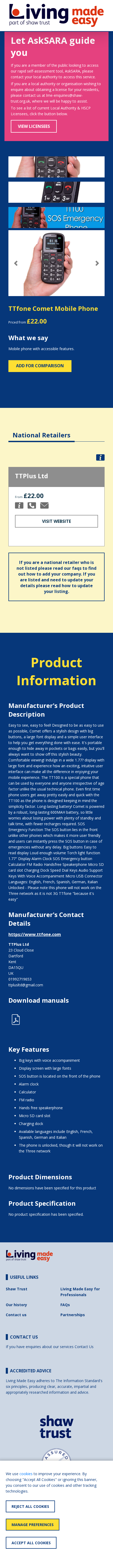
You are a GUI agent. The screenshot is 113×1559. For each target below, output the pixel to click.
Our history (16, 1304)
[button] (15, 263)
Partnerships (72, 1314)
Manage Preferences (33, 1524)
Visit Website (56, 521)
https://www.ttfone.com (34, 934)
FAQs (65, 1304)
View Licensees (34, 126)
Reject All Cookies (30, 1506)
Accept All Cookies (31, 1542)
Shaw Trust (16, 1288)
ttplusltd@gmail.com (25, 984)
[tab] (41, 431)
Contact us (16, 1314)
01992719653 (20, 979)
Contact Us (84, 1346)
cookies (26, 1473)
